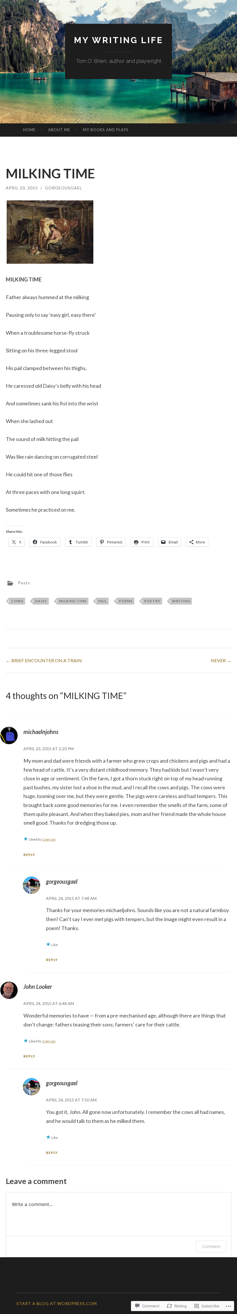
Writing (181, 601)
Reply (29, 854)
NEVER (221, 660)
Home (29, 129)
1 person (48, 839)
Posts (24, 582)
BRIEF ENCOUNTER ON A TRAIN (44, 660)
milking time (73, 601)
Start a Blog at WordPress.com (56, 1303)
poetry (152, 601)
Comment (211, 1246)
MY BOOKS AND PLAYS (105, 129)
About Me (59, 129)
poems (126, 601)
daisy (41, 601)
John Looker (37, 986)
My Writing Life (118, 40)
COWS (17, 601)
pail (102, 601)
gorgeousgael (63, 187)
